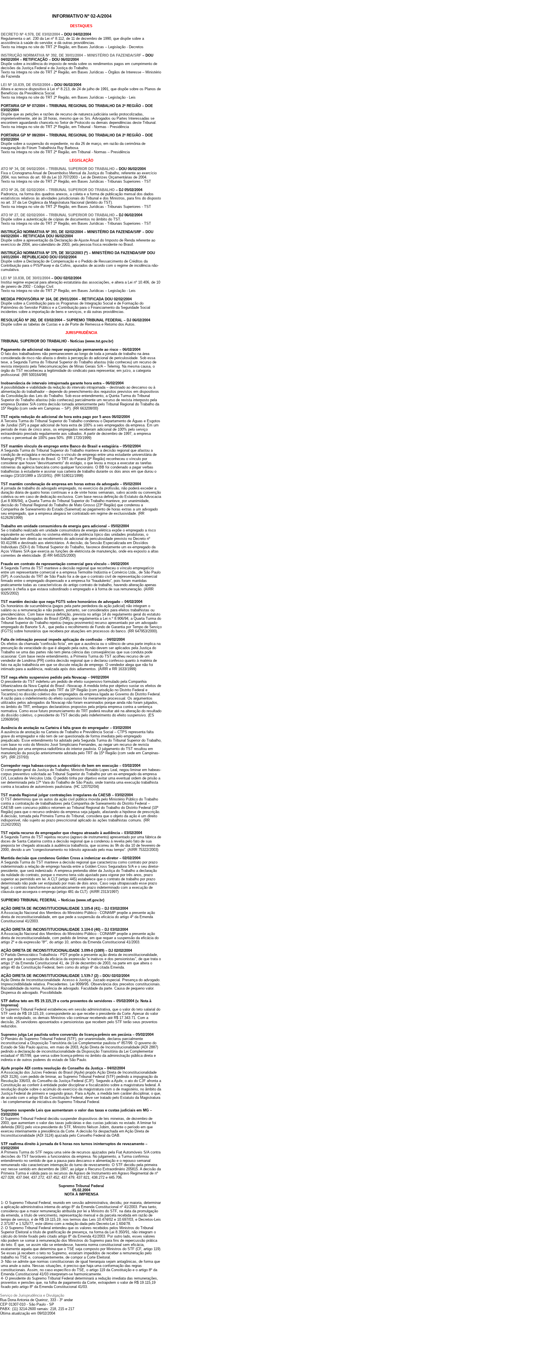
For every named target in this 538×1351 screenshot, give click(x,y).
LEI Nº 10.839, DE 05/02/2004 (25, 85)
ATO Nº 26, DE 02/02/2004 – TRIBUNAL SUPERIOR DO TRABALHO (58, 190)
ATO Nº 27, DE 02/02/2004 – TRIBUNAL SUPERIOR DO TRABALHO (58, 215)
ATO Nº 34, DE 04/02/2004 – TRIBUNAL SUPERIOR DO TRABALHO (58, 169)
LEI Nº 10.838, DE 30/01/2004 (25, 278)
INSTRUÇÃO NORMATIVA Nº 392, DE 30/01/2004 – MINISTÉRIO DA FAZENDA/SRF (71, 55)
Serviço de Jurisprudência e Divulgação (32, 1295)
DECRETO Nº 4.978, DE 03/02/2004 (30, 34)
